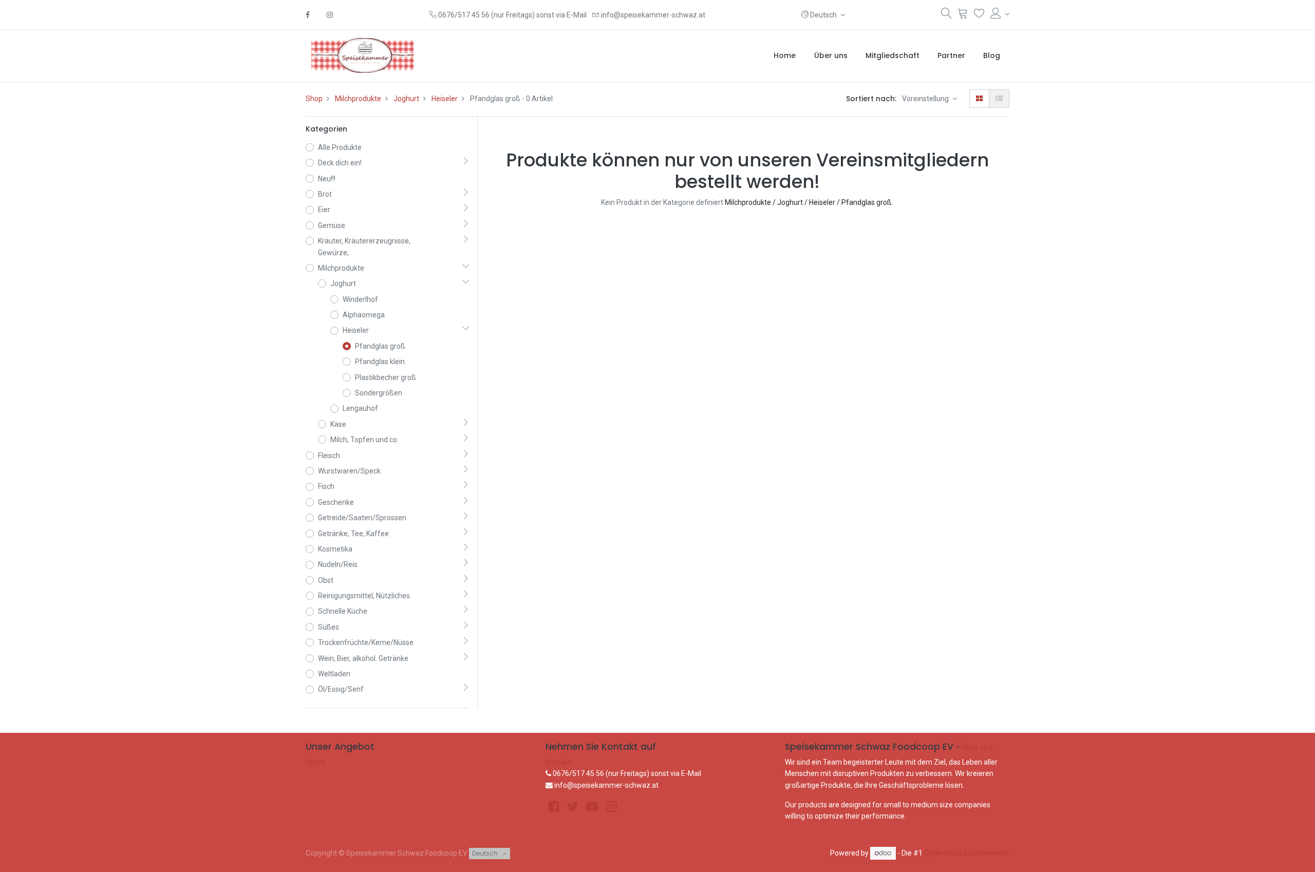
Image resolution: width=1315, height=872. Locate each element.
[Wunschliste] (979, 15)
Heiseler (444, 98)
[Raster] (979, 98)
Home (315, 762)
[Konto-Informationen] (999, 14)
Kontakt (558, 762)
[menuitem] (784, 55)
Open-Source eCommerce (966, 853)
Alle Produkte (340, 147)
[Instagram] (330, 15)
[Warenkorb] (962, 15)
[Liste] (999, 98)
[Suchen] (946, 15)
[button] (823, 15)
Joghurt (406, 98)
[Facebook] (308, 15)
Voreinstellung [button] (926, 98)
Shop (314, 98)
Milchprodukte (358, 98)
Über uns (977, 747)
